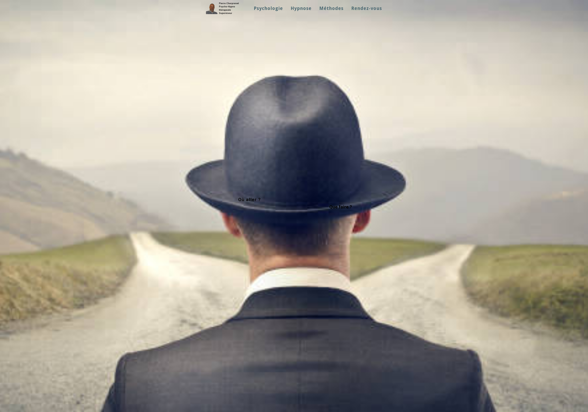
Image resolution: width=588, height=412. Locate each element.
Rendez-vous (366, 8)
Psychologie (268, 8)
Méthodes (331, 8)
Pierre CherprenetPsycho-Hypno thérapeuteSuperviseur (229, 8)
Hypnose (301, 8)
